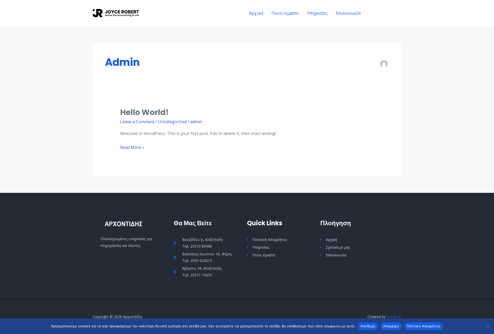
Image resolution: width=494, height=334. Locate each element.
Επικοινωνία (348, 13)
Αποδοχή (367, 326)
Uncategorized (172, 121)
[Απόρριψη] (487, 326)
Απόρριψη (391, 326)
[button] (385, 13)
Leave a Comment (137, 121)
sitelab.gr (393, 316)
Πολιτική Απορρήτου (423, 326)
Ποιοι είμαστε (285, 13)
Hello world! (144, 112)
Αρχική (256, 13)
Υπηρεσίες (317, 13)
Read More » (132, 147)
